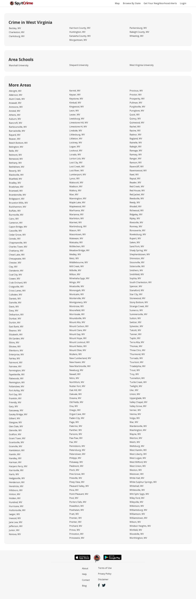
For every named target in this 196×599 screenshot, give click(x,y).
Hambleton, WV (17, 450)
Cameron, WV (16, 222)
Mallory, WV (75, 190)
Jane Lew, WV (15, 522)
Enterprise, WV (16, 354)
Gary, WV (13, 406)
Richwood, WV (137, 210)
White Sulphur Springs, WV (143, 482)
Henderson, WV (17, 482)
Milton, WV (74, 274)
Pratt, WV (74, 513)
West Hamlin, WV (138, 450)
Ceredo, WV (15, 238)
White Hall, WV (137, 478)
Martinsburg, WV (78, 226)
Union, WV (135, 394)
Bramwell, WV (16, 190)
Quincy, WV (135, 118)
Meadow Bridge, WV (79, 250)
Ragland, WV (136, 138)
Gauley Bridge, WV (18, 414)
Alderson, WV (15, 94)
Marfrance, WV (76, 210)
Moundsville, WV (77, 318)
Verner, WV (135, 410)
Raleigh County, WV (139, 31)
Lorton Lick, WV (77, 158)
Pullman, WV (136, 102)
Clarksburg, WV (17, 36)
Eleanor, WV (15, 330)
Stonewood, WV (137, 298)
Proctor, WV (136, 94)
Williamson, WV (137, 513)
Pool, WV (73, 498)
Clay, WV (13, 266)
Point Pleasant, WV (78, 494)
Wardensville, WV (138, 426)
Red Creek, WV (137, 186)
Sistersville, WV (137, 266)
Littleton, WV (75, 138)
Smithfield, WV (137, 274)
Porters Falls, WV (77, 501)
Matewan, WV (76, 238)
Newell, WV (75, 374)
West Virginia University (142, 65)
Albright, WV (15, 90)
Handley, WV (15, 458)
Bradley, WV (15, 182)
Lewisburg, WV (76, 118)
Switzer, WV (135, 322)
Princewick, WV (76, 537)
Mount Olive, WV (77, 350)
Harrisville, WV (16, 470)
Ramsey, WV (136, 154)
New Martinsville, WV (80, 366)
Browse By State (132, 3)
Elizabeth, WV (16, 334)
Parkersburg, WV (138, 27)
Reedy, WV (135, 202)
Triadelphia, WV (137, 366)
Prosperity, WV (137, 98)
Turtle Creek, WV (138, 382)
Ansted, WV (14, 110)
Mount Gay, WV (77, 334)
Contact (86, 580)
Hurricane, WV (16, 506)
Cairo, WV (14, 218)
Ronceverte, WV (137, 230)
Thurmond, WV (137, 354)
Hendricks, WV (16, 486)
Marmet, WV (75, 222)
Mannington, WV (77, 198)
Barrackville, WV (17, 130)
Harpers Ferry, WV (18, 466)
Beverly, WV (15, 170)
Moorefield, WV (77, 310)
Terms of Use (105, 568)
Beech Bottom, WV (18, 142)
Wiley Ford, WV (137, 498)
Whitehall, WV (136, 486)
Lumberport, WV (77, 174)
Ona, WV (73, 406)
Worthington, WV (138, 537)
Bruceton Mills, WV (18, 202)
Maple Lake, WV (77, 202)
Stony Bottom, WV (139, 302)
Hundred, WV (15, 502)
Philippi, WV (75, 458)
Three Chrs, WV (137, 350)
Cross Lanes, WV (17, 290)
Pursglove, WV (137, 110)
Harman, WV (15, 462)
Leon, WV (74, 110)
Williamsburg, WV (138, 509)
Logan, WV (74, 146)
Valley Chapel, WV (138, 402)
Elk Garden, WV (16, 338)
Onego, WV (75, 410)
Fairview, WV (15, 366)
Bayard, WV (14, 134)
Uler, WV (134, 390)
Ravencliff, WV (137, 166)
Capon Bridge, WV (18, 226)
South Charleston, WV (141, 282)
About (85, 568)
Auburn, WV (15, 118)
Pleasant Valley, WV (79, 486)
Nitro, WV (74, 378)
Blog (84, 585)
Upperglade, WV (138, 398)
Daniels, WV (15, 298)
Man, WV (73, 194)
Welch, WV (135, 442)
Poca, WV (74, 490)
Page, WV (74, 422)
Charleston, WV (16, 32)
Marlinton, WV (76, 218)
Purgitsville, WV (137, 106)
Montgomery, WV (78, 302)
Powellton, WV (76, 505)
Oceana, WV (75, 398)
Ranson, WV (136, 162)
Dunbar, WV (15, 318)
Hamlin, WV (14, 454)
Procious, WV (136, 90)
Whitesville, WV (137, 490)
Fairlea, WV (14, 358)
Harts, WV (14, 474)
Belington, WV (16, 146)
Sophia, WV (135, 278)
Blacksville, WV (16, 174)
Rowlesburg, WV (138, 234)
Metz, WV (74, 258)
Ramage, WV (136, 150)
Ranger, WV (135, 158)
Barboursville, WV (18, 126)
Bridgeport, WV (16, 198)
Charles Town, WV (18, 246)
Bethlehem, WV (16, 166)
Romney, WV (136, 226)
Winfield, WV (136, 529)
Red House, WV (137, 190)
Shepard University (78, 65)
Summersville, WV (138, 314)
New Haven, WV (77, 362)
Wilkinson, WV (137, 505)
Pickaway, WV (76, 462)
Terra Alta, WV (137, 342)
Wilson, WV (135, 521)
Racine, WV (135, 130)
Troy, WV (134, 374)
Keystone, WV (76, 98)
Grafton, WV (15, 434)
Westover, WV (137, 474)
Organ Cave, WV (77, 414)
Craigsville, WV (16, 286)
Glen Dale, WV (16, 426)
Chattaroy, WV (16, 250)
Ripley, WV (135, 218)
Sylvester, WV (136, 326)
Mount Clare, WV (77, 330)
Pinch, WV (74, 470)
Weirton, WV (136, 438)
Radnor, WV (135, 134)
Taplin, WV (135, 338)
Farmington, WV (17, 370)
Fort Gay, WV (15, 394)
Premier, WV (75, 517)
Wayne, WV (135, 434)
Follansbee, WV (16, 386)
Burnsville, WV (16, 214)
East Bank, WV (16, 326)
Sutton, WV (135, 318)
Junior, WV (14, 530)
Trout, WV (135, 370)
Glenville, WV (15, 430)
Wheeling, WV (136, 35)
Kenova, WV (15, 534)
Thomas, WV (136, 346)
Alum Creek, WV (17, 98)
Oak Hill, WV (75, 390)
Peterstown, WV (77, 454)
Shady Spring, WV (138, 250)
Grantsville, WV (16, 442)
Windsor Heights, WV (140, 525)
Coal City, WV (15, 274)
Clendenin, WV (16, 270)
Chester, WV (15, 262)
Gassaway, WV (16, 410)
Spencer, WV (136, 286)
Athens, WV (14, 114)
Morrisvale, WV (77, 314)
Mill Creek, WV (76, 266)
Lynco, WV (74, 178)
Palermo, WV (75, 426)
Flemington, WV (17, 382)
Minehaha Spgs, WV (79, 278)
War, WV (134, 422)
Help (84, 574)
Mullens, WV (75, 354)
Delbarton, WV (16, 314)
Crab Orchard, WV (18, 282)
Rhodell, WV (135, 206)
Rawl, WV (134, 174)
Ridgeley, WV (136, 214)
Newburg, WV (76, 370)
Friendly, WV (15, 402)
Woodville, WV (137, 533)
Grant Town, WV (17, 438)
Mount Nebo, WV (78, 346)
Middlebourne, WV (78, 262)
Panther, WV (75, 430)
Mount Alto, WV (77, 322)
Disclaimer (103, 579)
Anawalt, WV (15, 102)
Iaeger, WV (14, 514)
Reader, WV (135, 182)
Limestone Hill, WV (78, 122)
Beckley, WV (15, 28)
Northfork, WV (76, 382)
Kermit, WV (74, 90)
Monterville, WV (77, 298)
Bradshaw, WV (16, 186)
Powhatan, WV (76, 509)
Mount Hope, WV (78, 338)
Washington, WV (138, 430)
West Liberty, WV (138, 454)
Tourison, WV (136, 362)
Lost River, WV (76, 170)
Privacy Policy (104, 573)
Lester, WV (74, 114)
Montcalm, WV (76, 294)
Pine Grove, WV (77, 474)
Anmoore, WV (16, 106)
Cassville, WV (15, 230)
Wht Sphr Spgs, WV (139, 494)
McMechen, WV (77, 246)
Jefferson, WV (16, 526)
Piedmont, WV (76, 466)
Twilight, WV (136, 386)
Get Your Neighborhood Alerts (160, 3)
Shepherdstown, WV (140, 254)
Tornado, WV (136, 358)
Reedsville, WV (137, 198)
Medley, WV (75, 254)
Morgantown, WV (78, 39)
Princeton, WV (76, 533)
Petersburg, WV (77, 450)
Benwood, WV (16, 158)
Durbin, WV (14, 322)
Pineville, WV (75, 478)
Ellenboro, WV (16, 350)
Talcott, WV (135, 330)
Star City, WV (136, 294)
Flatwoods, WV (16, 378)
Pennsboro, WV (77, 446)
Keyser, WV (75, 94)
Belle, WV (13, 150)
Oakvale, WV (75, 394)
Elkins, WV (14, 342)
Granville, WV (15, 446)
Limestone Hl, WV (78, 126)
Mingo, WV (74, 282)
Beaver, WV (14, 138)
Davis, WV (14, 306)
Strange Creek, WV (139, 306)
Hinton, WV (14, 494)
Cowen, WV (14, 278)
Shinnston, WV (137, 258)
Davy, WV (13, 310)
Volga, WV (135, 418)
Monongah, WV (77, 290)
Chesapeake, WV (17, 258)
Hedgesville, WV (17, 478)
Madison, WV (75, 186)
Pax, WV (73, 442)
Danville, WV (15, 302)
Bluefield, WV (15, 178)
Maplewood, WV (77, 206)
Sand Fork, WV (137, 246)
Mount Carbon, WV (79, 326)
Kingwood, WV (76, 106)
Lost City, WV (75, 162)
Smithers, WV (136, 270)
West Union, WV (138, 466)
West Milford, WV (138, 462)
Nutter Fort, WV (77, 386)
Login (183, 3)
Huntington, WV (77, 31)
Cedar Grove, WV (17, 234)
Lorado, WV (75, 154)
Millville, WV (75, 270)
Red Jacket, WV (137, 194)
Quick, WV (135, 114)
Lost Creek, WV (77, 166)
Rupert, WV (135, 238)
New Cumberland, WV (80, 358)
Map (117, 3)
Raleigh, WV (135, 146)
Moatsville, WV (76, 286)
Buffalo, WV (15, 210)
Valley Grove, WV (138, 406)
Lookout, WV (75, 150)
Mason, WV (75, 230)
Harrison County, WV (79, 27)
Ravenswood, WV (138, 170)
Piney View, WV (76, 482)
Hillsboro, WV (16, 490)
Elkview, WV (15, 346)
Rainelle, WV (136, 142)
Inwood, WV (15, 518)
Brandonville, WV (17, 194)
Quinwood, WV (137, 122)
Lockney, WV (75, 142)
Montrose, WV (76, 306)
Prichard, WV (75, 525)
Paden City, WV (76, 418)
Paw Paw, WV (76, 438)
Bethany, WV (15, 162)
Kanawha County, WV (80, 35)
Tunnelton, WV (137, 378)
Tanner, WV (135, 334)
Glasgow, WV (15, 422)
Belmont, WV (15, 154)
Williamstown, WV (138, 517)
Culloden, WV (15, 294)
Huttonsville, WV (17, 510)
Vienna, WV (135, 414)
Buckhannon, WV (17, 206)
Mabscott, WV (76, 182)
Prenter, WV (75, 521)
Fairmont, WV (15, 362)
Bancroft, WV (15, 122)
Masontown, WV (77, 234)
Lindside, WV (75, 130)
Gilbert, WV (14, 418)
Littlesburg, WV (77, 134)
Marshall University (18, 65)
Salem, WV (135, 242)
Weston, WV (136, 470)
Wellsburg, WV (137, 446)
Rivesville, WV (136, 222)
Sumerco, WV (136, 310)
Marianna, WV (76, 214)
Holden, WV (15, 498)
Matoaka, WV (76, 242)
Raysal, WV (135, 178)
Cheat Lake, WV (17, 254)
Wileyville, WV (136, 501)
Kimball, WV (75, 102)
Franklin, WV (15, 398)
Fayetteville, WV (17, 374)
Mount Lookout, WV (79, 342)
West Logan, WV (138, 458)
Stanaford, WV (137, 290)
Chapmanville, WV (18, 242)
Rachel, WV (135, 126)
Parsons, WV (75, 434)
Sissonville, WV (137, 262)
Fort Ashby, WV (16, 390)
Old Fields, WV (76, 402)
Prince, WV (74, 529)
